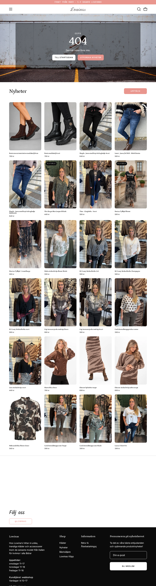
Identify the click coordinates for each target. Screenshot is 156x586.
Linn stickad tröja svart (17, 388)
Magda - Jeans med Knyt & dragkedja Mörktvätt (22, 212)
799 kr (11, 156)
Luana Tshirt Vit (121, 446)
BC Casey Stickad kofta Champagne (127, 271)
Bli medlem (128, 566)
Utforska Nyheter (90, 57)
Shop (62, 536)
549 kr (11, 449)
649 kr (82, 156)
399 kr (47, 274)
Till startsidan (64, 57)
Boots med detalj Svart (52, 153)
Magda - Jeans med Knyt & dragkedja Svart (95, 153)
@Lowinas (20, 521)
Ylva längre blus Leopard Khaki (55, 211)
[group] (78, 2)
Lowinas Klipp (66, 556)
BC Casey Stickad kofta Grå (89, 271)
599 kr (117, 156)
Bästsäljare (65, 552)
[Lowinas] (78, 9)
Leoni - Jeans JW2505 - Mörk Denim (127, 153)
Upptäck (135, 91)
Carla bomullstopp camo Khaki (90, 446)
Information (88, 536)
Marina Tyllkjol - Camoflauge (19, 271)
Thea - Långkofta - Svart (88, 211)
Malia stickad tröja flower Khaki (55, 271)
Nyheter (63, 547)
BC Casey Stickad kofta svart (19, 329)
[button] (138, 9)
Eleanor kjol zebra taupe (88, 388)
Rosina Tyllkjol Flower (122, 211)
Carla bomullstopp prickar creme (126, 329)
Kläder (62, 543)
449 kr (47, 214)
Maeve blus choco (50, 388)
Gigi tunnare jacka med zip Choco (56, 329)
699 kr (82, 390)
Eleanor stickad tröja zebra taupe (126, 388)
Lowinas (14, 536)
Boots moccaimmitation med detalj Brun (23, 153)
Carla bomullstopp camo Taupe (55, 446)
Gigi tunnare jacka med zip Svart (91, 329)
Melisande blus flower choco (19, 446)
